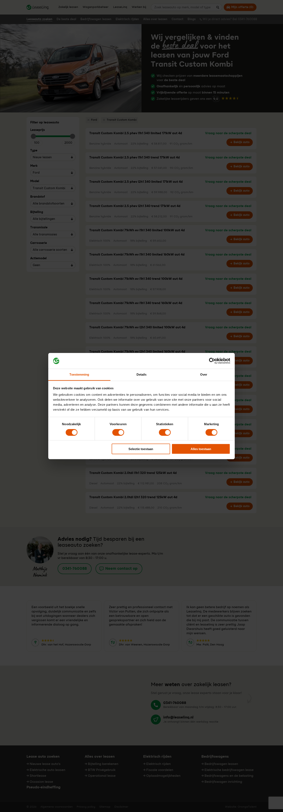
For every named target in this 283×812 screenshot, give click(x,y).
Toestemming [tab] (79, 374)
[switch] (118, 432)
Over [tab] (203, 374)
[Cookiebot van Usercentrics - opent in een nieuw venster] (212, 361)
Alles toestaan (201, 449)
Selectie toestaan (140, 449)
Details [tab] (142, 374)
